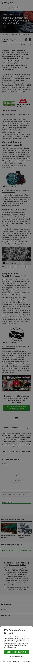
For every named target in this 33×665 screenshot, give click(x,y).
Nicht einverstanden (16, 657)
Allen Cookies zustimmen (16, 652)
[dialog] (16, 645)
